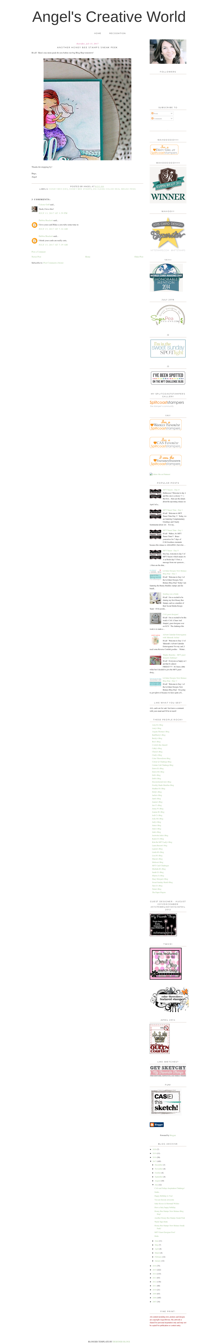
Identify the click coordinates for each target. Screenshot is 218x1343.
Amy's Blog (156, 728)
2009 (155, 1293)
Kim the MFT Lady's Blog (162, 842)
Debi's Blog (156, 778)
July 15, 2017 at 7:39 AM (53, 244)
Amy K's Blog (157, 724)
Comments (157, 118)
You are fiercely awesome (164, 1199)
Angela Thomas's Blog (160, 731)
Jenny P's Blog (157, 808)
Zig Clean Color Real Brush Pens (114, 189)
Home (97, 33)
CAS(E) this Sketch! (160, 745)
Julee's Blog (156, 825)
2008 (155, 1297)
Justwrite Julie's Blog (160, 835)
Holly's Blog (157, 791)
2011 (155, 1285)
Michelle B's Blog (159, 869)
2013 (155, 1277)
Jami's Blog (156, 798)
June (157, 1240)
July (156, 1184)
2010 (155, 1289)
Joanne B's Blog (158, 812)
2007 (155, 1301)
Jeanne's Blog (157, 802)
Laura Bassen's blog (159, 845)
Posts (155, 113)
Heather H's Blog (158, 788)
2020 (155, 1149)
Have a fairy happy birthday (165, 1207)
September (159, 1176)
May (157, 1244)
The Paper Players (159, 892)
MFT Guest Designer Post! (164, 1232)
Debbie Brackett (46, 220)
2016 (155, 1265)
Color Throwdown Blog (161, 758)
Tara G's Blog (157, 885)
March (157, 1252)
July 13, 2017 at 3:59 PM (53, 213)
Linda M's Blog (158, 852)
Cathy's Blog (157, 748)
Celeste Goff (44, 204)
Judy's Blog (156, 822)
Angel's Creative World (109, 16)
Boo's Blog (156, 741)
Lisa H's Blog (157, 855)
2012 (155, 1281)
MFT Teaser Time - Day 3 (173, 510)
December (159, 1164)
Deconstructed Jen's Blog (161, 781)
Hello (156, 1236)
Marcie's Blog (157, 858)
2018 (155, 1157)
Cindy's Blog (157, 755)
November (159, 1168)
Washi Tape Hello (161, 1221)
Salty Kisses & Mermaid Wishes (166, 1203)
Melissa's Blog (157, 862)
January (158, 1260)
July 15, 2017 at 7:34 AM (53, 228)
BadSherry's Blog (158, 735)
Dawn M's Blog (158, 771)
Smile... (157, 1192)
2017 (155, 1161)
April (157, 1248)
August (158, 1180)
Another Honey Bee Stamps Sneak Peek (169, 1218)
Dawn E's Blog (158, 768)
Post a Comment (39, 251)
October (158, 1172)
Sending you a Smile (170, 594)
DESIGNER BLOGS (121, 1341)
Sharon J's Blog (158, 875)
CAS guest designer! (171, 614)
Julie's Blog (156, 832)
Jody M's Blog (157, 818)
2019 (155, 1153)
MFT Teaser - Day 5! (171, 550)
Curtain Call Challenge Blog (162, 765)
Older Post (138, 256)
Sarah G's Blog (158, 872)
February (158, 1256)
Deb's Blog (156, 775)
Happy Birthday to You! (163, 1196)
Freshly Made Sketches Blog (163, 785)
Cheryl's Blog (157, 751)
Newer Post (36, 256)
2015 (155, 1269)
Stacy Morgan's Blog (160, 879)
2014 (155, 1273)
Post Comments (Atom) (53, 262)
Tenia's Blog (156, 889)
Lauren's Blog (157, 848)
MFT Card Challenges (160, 865)
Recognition (117, 33)
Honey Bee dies (58, 189)
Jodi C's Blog (157, 815)
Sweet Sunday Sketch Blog (162, 882)
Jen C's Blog (157, 805)
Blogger (173, 1135)
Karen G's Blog (158, 838)
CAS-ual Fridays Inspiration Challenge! (169, 1188)
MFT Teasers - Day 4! (171, 489)
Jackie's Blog (157, 795)
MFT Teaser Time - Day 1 (173, 530)
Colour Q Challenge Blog (161, 761)
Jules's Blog (156, 828)
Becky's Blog (157, 738)
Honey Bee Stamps (80, 189)
